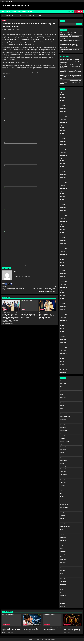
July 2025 (62, 127)
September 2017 (63, 369)
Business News (63, 430)
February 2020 (63, 306)
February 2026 (63, 108)
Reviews (62, 567)
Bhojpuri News (63, 424)
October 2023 (63, 185)
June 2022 (62, 229)
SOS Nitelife (62, 578)
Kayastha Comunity (64, 504)
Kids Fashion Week (64, 507)
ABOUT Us (8, 11)
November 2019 (63, 314)
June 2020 (62, 295)
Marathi (61, 521)
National (62, 534)
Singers (61, 573)
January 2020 (63, 309)
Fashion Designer (64, 468)
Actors (61, 389)
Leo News (62, 518)
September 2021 (63, 254)
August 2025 (63, 125)
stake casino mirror (64, 80)
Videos (61, 598)
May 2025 (62, 133)
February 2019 (63, 339)
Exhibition (62, 463)
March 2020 (62, 303)
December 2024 (63, 146)
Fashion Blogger (63, 466)
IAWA (61, 490)
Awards (4, 20)
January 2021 (63, 276)
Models (61, 529)
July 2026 (62, 94)
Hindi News (62, 488)
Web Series (62, 606)
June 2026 (62, 97)
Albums (61, 394)
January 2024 (63, 177)
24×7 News (62, 380)
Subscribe (80, 11)
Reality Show (63, 562)
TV (60, 592)
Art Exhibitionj (63, 402)
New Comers (63, 540)
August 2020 (63, 289)
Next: (44, 289)
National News (63, 537)
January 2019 (63, 342)
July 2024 (62, 160)
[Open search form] (72, 11)
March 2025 (62, 138)
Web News (62, 603)
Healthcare (62, 485)
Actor (61, 386)
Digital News (62, 444)
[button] (3, 284)
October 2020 (63, 284)
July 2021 (62, 259)
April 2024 (62, 169)
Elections (62, 452)
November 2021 (63, 248)
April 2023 (62, 201)
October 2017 (63, 366)
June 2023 (62, 196)
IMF (61, 493)
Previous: (13, 288)
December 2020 (63, 279)
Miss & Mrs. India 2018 (65, 526)
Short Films (62, 570)
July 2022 (62, 226)
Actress (61, 391)
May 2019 (62, 331)
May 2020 (62, 298)
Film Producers (63, 474)
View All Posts (27, 276)
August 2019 (62, 322)
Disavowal (14, 11)
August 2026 (63, 92)
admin (5, 29)
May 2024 (62, 166)
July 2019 (62, 325)
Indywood (62, 496)
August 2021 (62, 256)
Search (62, 20)
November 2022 (63, 215)
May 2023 (62, 199)
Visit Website (17, 276)
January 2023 (63, 210)
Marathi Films (63, 523)
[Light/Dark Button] (70, 11)
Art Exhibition (63, 400)
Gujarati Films (63, 482)
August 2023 (63, 190)
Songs (61, 576)
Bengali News (63, 419)
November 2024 (63, 149)
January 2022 (63, 243)
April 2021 (62, 268)
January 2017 (63, 372)
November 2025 (63, 116)
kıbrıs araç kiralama (64, 64)
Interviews (62, 501)
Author (61, 408)
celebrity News (63, 435)
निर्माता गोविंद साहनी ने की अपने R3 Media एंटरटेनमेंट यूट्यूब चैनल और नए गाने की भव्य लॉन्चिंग (11, 629)
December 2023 (63, 180)
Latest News (62, 515)
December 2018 (63, 344)
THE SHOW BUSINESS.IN (15, 5)
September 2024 (63, 155)
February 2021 (63, 273)
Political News (63, 556)
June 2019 (62, 328)
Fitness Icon (62, 477)
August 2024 (63, 158)
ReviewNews (47, 639)
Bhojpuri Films (63, 422)
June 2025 (62, 130)
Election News (63, 449)
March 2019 (62, 336)
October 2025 (63, 119)
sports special (63, 584)
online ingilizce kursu (64, 59)
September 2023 (63, 188)
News (61, 548)
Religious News (63, 565)
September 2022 (63, 221)
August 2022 (63, 224)
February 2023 (63, 207)
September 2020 (63, 287)
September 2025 (63, 122)
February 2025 (63, 141)
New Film (62, 543)
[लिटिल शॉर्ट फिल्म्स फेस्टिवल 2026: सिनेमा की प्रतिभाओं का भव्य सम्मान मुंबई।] (52, 620)
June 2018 (62, 361)
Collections (62, 438)
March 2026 (62, 105)
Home (2, 11)
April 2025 (62, 135)
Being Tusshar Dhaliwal (65, 416)
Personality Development (65, 554)
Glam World (62, 479)
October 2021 (63, 251)
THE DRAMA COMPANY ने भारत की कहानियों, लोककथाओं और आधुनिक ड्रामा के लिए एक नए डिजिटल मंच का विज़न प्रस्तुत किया (70, 46)
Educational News (64, 446)
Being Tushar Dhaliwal (64, 413)
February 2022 (63, 240)
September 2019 (63, 320)
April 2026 (62, 103)
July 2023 (62, 193)
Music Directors (63, 532)
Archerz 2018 (63, 397)
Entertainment (63, 455)
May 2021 (62, 265)
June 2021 (62, 262)
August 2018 (62, 355)
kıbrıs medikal (63, 75)
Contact (30, 11)
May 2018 (62, 364)
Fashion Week (63, 471)
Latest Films (62, 512)
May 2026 (62, 100)
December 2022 (63, 213)
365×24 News (63, 383)
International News (64, 499)
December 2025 (63, 114)
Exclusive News (63, 460)
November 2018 (63, 347)
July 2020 (62, 292)
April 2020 (62, 300)
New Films (62, 545)
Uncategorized (63, 595)
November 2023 (63, 182)
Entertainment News (22, 11)
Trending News (63, 589)
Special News (63, 581)
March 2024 (62, 171)
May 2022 (62, 232)
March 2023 (62, 204)
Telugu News (63, 587)
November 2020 (63, 281)
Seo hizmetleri (63, 70)
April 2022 (62, 234)
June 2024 (62, 163)
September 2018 (63, 353)
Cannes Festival (63, 433)
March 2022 (62, 237)
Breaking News (63, 427)
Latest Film (62, 510)
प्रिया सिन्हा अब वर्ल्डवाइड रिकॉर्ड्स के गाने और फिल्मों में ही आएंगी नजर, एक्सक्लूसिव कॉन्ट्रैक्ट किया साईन (70, 61)
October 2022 (63, 218)
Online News (62, 551)
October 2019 (63, 317)
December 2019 (63, 311)
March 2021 (62, 270)
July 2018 (62, 358)
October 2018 (63, 350)
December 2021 (63, 245)
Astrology (62, 405)
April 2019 (62, 333)
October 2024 (63, 152)
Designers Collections (64, 441)
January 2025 (63, 144)
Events (61, 457)
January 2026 (63, 111)
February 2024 (63, 174)
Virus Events (62, 600)
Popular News (63, 559)
